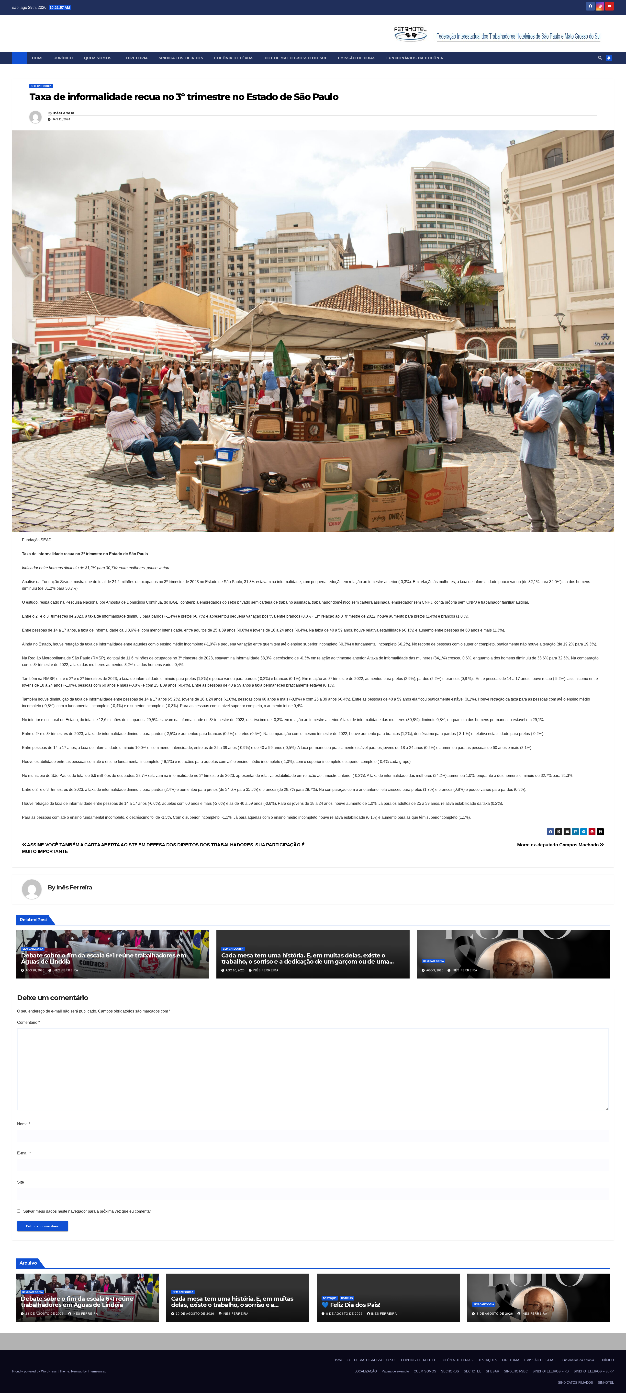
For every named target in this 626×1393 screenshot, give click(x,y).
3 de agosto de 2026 (495, 1313)
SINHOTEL (606, 1382)
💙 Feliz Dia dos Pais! (351, 1304)
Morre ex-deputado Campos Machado (558, 844)
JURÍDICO (64, 58)
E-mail (24, 1153)
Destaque (329, 1298)
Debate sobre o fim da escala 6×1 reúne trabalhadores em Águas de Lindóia (103, 958)
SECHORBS (450, 1371)
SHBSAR (492, 1371)
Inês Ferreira (63, 113)
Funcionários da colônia (414, 58)
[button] (600, 58)
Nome (23, 1124)
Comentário (28, 1022)
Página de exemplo (395, 1371)
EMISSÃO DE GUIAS (357, 58)
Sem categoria (41, 86)
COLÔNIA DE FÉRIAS (234, 58)
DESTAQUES (487, 1360)
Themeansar (96, 1371)
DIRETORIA (137, 58)
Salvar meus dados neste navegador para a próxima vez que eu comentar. (87, 1211)
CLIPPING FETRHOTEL (418, 1360)
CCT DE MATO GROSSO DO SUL (296, 58)
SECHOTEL (472, 1371)
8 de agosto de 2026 (345, 1313)
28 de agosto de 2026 (45, 1313)
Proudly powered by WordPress (35, 1371)
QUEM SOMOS (98, 58)
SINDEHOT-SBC (516, 1371)
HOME (38, 58)
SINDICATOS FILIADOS (181, 58)
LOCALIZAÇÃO (366, 1371)
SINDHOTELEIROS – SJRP (594, 1371)
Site (20, 1182)
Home (338, 1360)
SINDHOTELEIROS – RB (551, 1371)
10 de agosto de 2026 (195, 1313)
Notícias (347, 1298)
